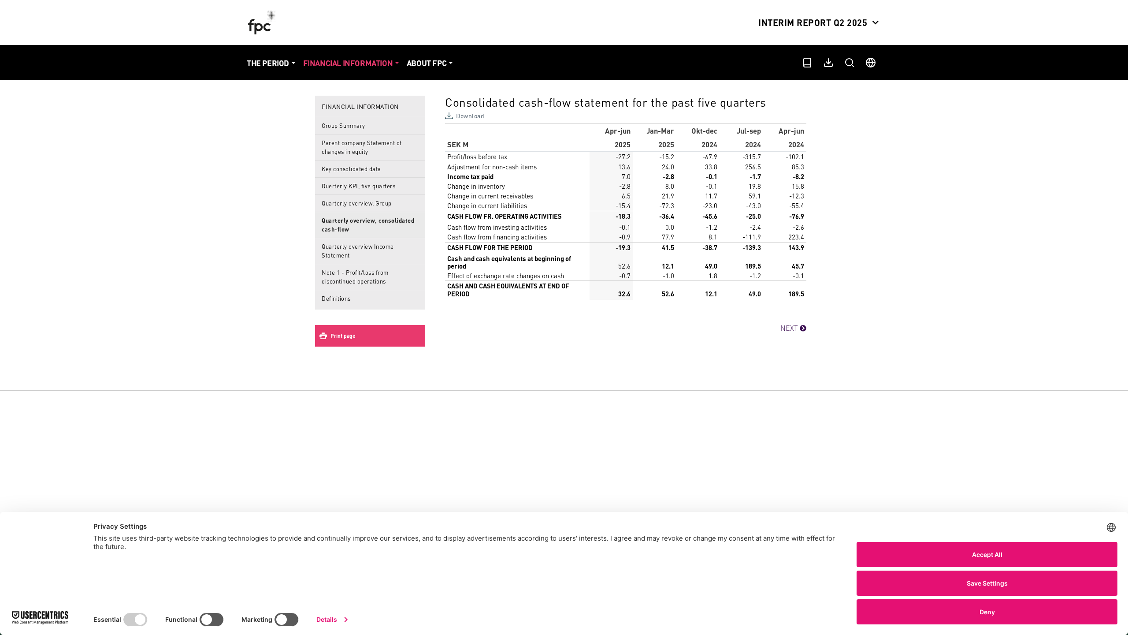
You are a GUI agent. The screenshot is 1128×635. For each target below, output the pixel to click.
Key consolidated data (351, 168)
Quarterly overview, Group (357, 203)
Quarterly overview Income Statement (358, 251)
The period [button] (268, 63)
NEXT (790, 327)
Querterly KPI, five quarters (358, 186)
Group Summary (343, 125)
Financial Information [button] (348, 63)
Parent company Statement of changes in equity (362, 147)
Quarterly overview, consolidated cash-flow (368, 225)
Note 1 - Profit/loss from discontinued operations (355, 277)
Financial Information (360, 106)
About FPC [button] (426, 63)
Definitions (336, 298)
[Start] (264, 22)
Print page (343, 335)
